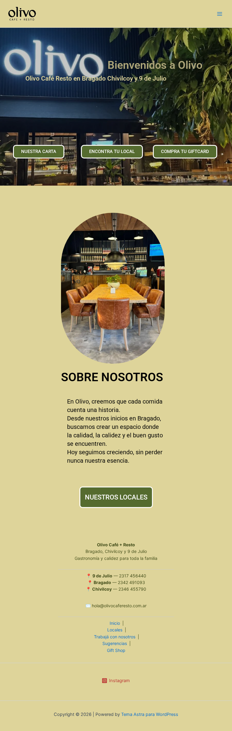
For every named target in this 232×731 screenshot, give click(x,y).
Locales (114, 629)
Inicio (115, 623)
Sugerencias (114, 643)
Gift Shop (116, 650)
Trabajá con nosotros (114, 636)
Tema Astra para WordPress (149, 714)
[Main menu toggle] (219, 14)
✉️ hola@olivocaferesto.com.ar (116, 605)
